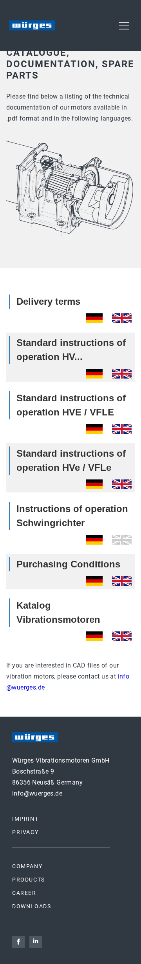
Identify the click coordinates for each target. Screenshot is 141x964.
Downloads (31, 906)
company (27, 866)
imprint (25, 819)
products (28, 879)
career (24, 893)
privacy (25, 832)
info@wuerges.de (37, 793)
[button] (124, 25)
